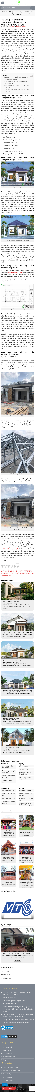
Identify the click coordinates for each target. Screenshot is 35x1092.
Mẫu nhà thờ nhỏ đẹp (8, 790)
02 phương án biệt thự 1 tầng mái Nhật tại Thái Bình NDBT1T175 (12, 661)
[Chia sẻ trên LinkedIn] (14, 566)
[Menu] (2, 3)
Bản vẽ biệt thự (23, 766)
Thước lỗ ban (5, 971)
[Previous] (2, 946)
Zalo (4, 1084)
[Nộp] (31, 7)
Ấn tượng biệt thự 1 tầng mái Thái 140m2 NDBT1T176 (17, 632)
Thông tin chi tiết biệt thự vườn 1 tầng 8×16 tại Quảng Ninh (17, 78)
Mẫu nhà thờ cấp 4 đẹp (8, 798)
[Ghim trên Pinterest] (8, 566)
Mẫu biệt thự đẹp (13, 11)
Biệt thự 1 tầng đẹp (24, 11)
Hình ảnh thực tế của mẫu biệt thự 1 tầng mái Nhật (17, 90)
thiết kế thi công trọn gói (10, 549)
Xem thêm (17, 960)
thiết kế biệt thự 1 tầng (15, 272)
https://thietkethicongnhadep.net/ (19, 1023)
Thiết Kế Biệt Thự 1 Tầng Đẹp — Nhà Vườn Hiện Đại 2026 (11, 602)
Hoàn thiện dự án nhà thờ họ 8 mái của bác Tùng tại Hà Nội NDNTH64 (8, 857)
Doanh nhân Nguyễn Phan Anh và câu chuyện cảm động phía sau (26, 882)
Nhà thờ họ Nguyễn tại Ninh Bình (9, 881)
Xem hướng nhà (6, 978)
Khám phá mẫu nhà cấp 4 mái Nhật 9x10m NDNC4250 (17, 690)
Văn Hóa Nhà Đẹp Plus (17, 1087)
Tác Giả (20, 1086)
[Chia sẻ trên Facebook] (2, 566)
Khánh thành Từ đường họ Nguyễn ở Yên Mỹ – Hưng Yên (9, 832)
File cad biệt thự (23, 769)
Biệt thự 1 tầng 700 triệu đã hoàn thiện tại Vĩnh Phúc (17, 953)
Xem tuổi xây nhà (6, 975)
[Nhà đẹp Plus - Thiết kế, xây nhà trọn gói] (19, 3)
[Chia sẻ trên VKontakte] (11, 566)
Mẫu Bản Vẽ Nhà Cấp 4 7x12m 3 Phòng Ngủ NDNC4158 (11, 748)
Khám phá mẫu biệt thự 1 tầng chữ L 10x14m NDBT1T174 (11, 719)
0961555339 (9, 1088)
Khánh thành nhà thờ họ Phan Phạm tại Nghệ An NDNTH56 (26, 857)
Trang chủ (4, 11)
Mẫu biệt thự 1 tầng (12, 570)
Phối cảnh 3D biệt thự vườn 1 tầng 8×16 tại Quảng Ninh (17, 82)
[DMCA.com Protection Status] (9, 1036)
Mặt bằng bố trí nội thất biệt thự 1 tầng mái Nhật (17, 86)
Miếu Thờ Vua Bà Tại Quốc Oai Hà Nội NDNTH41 (26, 831)
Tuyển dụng (26, 1086)
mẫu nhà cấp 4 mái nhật (16, 573)
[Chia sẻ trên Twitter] (5, 566)
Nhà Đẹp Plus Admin (21, 26)
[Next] (33, 946)
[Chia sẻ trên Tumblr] (17, 566)
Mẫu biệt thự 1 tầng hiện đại (15, 571)
